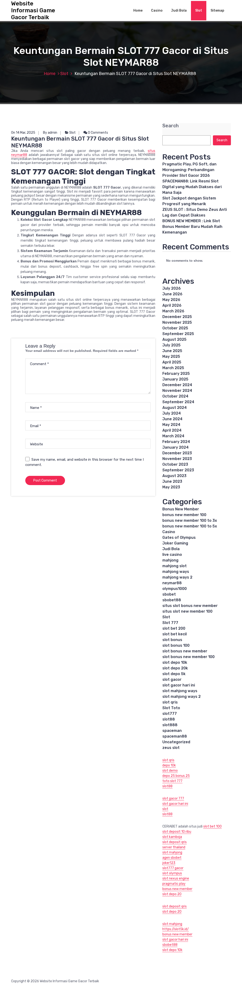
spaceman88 (174, 736)
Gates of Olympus (179, 537)
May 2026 (171, 299)
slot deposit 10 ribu (176, 832)
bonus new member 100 (184, 515)
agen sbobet (172, 858)
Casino (157, 11)
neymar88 (172, 583)
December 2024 (177, 385)
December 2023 (177, 453)
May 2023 (171, 487)
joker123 (168, 863)
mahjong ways (175, 571)
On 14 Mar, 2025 (23, 133)
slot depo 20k (175, 668)
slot (165, 809)
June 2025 (172, 351)
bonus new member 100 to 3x (189, 520)
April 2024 (172, 430)
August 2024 (174, 407)
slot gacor (172, 679)
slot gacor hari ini (178, 685)
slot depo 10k (174, 662)
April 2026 (172, 305)
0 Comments (97, 133)
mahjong (170, 560)
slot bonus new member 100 (188, 657)
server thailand (173, 847)
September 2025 (178, 334)
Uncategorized (176, 742)
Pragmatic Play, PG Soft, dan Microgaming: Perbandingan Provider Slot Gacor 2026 (189, 170)
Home (138, 11)
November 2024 (177, 390)
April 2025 (171, 362)
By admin (50, 133)
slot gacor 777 (173, 798)
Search (170, 125)
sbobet (169, 594)
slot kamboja (172, 837)
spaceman (172, 730)
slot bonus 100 (176, 645)
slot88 (168, 719)
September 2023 (178, 470)
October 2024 (175, 396)
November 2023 (177, 458)
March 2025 (173, 368)
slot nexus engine (175, 878)
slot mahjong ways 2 (181, 696)
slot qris (170, 702)
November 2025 (177, 322)
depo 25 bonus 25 (176, 776)
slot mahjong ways (179, 691)
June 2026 (172, 294)
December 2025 (177, 316)
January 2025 (175, 379)
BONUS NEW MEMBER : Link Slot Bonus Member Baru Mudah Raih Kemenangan (192, 226)
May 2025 (171, 356)
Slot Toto (171, 708)
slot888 (169, 725)
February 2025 (176, 373)
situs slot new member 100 (187, 611)
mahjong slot (174, 566)
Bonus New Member (180, 509)
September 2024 (178, 402)
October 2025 (175, 328)
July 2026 (171, 288)
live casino (172, 554)
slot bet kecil (174, 634)
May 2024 (171, 424)
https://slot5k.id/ (175, 929)
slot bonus (172, 639)
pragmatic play (174, 884)
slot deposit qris (174, 842)
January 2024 (175, 447)
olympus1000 (174, 588)
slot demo (170, 771)
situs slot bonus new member (190, 605)
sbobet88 (171, 600)
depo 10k (169, 765)
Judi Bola (179, 11)
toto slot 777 (172, 781)
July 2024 (171, 413)
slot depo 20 (172, 894)
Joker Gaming (175, 543)
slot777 (169, 713)
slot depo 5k (174, 674)
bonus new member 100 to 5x (189, 526)
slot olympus (172, 873)
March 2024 (173, 436)
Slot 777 (170, 622)
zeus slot (171, 747)
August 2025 (174, 339)
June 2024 (172, 419)
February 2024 (176, 441)
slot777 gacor (172, 868)
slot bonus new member (184, 651)
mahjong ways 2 (177, 577)
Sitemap (217, 11)
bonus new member (177, 889)
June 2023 (172, 481)
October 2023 (175, 464)
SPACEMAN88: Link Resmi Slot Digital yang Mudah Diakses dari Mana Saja (192, 187)
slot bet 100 (212, 826)
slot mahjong (172, 852)
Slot (198, 11)
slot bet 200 (173, 628)
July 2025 (171, 345)
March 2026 (173, 311)
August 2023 (174, 475)
